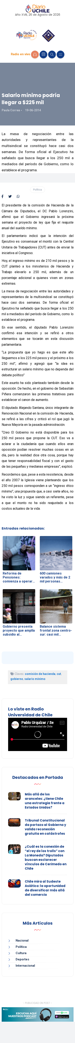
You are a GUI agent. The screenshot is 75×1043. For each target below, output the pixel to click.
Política (37, 189)
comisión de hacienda (40, 674)
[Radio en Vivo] (35, 54)
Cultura (21, 953)
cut (59, 674)
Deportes (22, 959)
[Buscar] (52, 54)
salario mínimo (34, 679)
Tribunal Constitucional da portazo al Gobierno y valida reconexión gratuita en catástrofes (45, 827)
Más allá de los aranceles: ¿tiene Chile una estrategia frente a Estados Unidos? (44, 801)
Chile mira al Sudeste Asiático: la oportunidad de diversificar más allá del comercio (45, 888)
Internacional (25, 965)
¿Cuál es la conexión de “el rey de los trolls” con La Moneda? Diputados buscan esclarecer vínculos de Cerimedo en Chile (45, 857)
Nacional (22, 940)
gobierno (16, 679)
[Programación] (43, 54)
